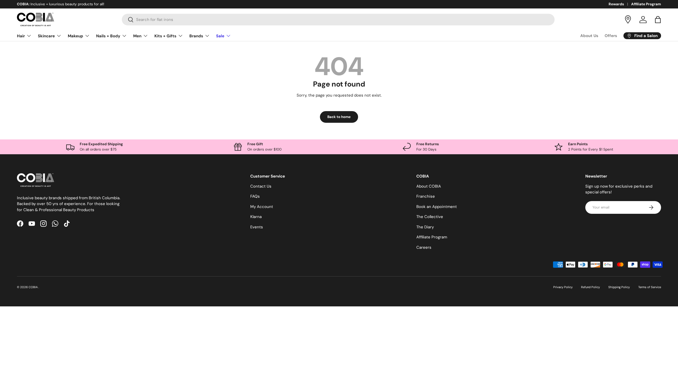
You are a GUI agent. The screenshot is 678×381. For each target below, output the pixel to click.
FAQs (255, 196)
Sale (220, 36)
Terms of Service (649, 287)
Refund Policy (590, 287)
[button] (658, 19)
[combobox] (338, 19)
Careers (423, 247)
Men (137, 36)
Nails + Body (108, 36)
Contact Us (260, 186)
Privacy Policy (563, 287)
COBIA (33, 287)
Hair (21, 36)
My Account (261, 206)
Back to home (339, 117)
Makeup (75, 36)
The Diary (425, 227)
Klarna (256, 216)
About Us (589, 35)
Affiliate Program (646, 4)
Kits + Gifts (165, 36)
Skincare (46, 36)
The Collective (429, 216)
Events (256, 227)
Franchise (425, 196)
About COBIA (428, 186)
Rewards (616, 4)
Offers (611, 35)
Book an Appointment (436, 206)
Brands (196, 36)
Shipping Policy (619, 287)
